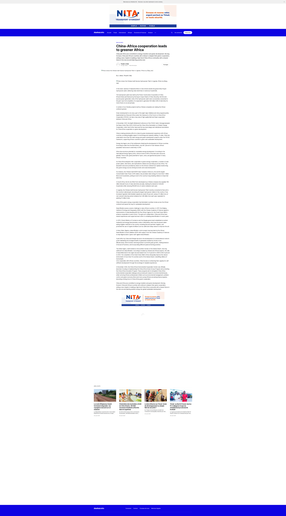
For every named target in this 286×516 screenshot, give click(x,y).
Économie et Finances (140, 32)
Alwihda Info (99, 32)
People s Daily (125, 64)
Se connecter (178, 32)
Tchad (115, 32)
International (122, 32)
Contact (135, 508)
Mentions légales (156, 508)
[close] (284, 2)
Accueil (109, 32)
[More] (155, 32)
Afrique (130, 32)
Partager (165, 64)
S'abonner (188, 32)
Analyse (150, 32)
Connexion (128, 508)
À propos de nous (144, 508)
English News (119, 42)
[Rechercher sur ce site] (172, 32)
